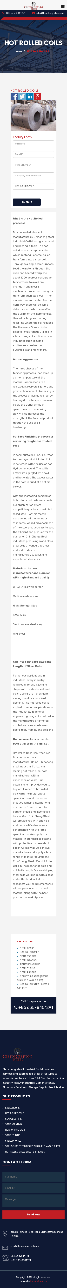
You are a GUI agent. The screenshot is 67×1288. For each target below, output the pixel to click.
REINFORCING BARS (30, 964)
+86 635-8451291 (15, 13)
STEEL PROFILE (28, 972)
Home (18, 51)
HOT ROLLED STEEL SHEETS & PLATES (25, 1151)
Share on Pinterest (37, 96)
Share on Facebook (14, 96)
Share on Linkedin (30, 96)
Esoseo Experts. (38, 1281)
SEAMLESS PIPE (28, 956)
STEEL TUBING (27, 968)
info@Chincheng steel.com (50, 13)
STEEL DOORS (27, 948)
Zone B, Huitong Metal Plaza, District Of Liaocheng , (37, 1232)
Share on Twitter (22, 96)
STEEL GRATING (28, 960)
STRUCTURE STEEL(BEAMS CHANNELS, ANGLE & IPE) (32, 1146)
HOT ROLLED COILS (38, 51)
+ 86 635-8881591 (21, 1260)
